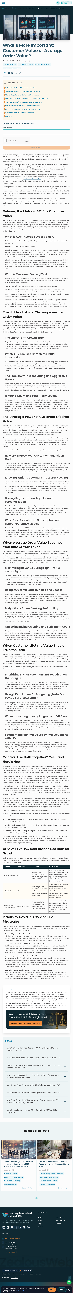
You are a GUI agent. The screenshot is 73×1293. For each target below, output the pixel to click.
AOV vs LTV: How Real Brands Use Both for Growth (22, 109)
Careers (58, 1224)
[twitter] (16, 1227)
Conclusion (9, 116)
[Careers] (66, 2)
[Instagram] (20, 1227)
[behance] (28, 1227)
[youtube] (12, 1227)
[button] (36, 1049)
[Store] (62, 2)
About (40, 1217)
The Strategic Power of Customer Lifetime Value (22, 95)
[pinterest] (24, 1227)
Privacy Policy (6, 1274)
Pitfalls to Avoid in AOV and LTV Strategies (19, 113)
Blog (39, 1224)
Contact (41, 1227)
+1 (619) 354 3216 (10, 1247)
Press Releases (60, 1220)
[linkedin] (3, 1227)
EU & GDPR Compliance (35, 1274)
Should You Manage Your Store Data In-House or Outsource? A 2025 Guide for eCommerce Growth (18, 1164)
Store (40, 1220)
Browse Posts (27, 1188)
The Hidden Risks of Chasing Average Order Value (22, 91)
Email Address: (7, 128)
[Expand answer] (65, 1049)
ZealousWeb (14, 1278)
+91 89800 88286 (10, 1242)
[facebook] (7, 1227)
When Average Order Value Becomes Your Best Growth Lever (26, 99)
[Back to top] (69, 1278)
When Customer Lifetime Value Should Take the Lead (23, 102)
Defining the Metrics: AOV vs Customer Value (21, 88)
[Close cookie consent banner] (69, 1290)
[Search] (58, 3)
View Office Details (11, 1252)
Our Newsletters (61, 1217)
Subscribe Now (35, 147)
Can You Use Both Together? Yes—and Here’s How (22, 106)
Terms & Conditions (19, 1274)
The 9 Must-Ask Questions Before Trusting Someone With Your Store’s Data (54, 1164)
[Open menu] (70, 2)
